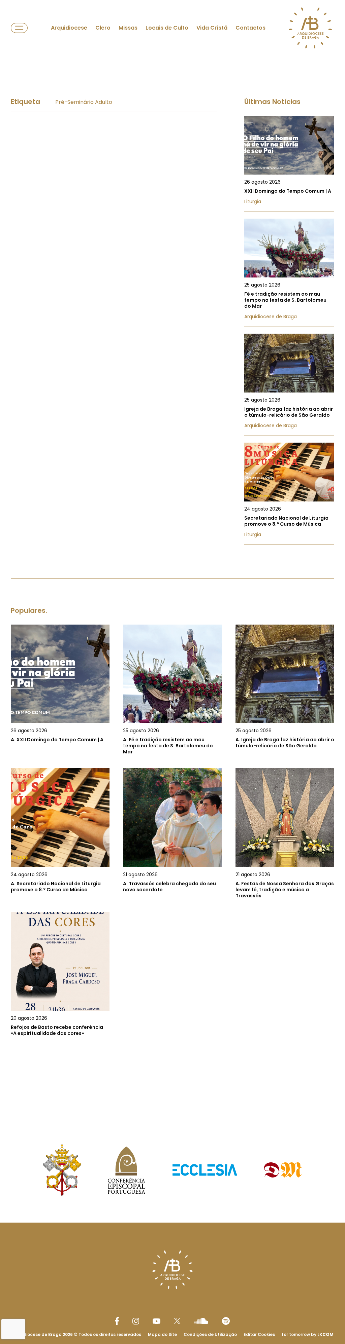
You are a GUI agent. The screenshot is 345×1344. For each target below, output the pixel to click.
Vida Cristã (211, 28)
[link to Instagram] (135, 1321)
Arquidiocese (69, 28)
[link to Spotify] (226, 1321)
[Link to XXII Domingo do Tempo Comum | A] (289, 164)
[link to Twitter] (177, 1321)
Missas (128, 28)
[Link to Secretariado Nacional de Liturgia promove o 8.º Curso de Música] (289, 494)
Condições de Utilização (210, 1334)
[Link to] (60, 690)
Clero (103, 28)
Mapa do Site (162, 1334)
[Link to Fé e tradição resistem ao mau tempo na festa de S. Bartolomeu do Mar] (289, 273)
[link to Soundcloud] (201, 1321)
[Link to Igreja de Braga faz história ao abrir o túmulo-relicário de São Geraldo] (289, 385)
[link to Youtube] (156, 1321)
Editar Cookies (259, 1334)
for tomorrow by (308, 1334)
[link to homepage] (310, 27)
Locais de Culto (167, 28)
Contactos (250, 28)
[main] (172, 573)
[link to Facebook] (117, 1321)
